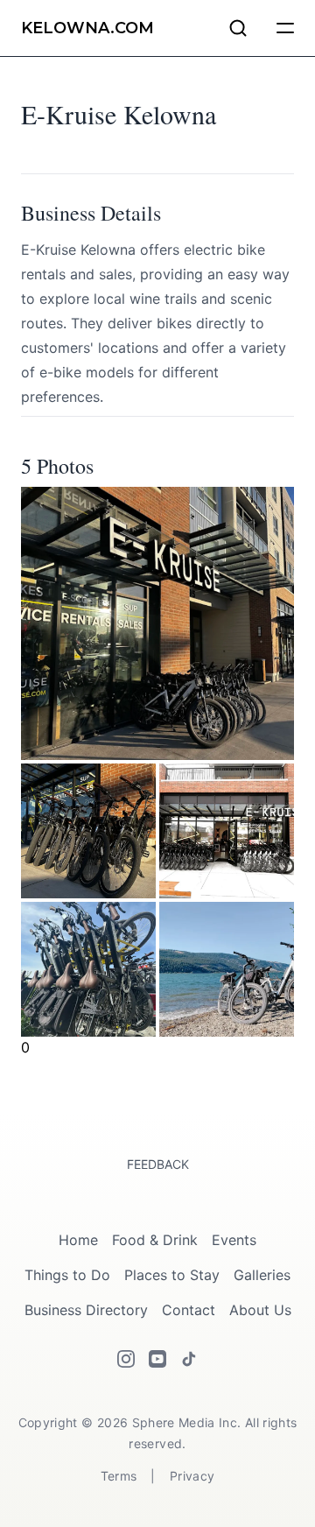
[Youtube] (157, 1358)
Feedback (158, 1164)
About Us (260, 1310)
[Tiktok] (189, 1358)
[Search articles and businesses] (238, 28)
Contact (188, 1310)
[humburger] (285, 28)
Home (78, 1240)
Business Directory (86, 1310)
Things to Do (67, 1275)
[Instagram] (126, 1358)
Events (234, 1240)
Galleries (262, 1275)
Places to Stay (172, 1275)
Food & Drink (155, 1240)
